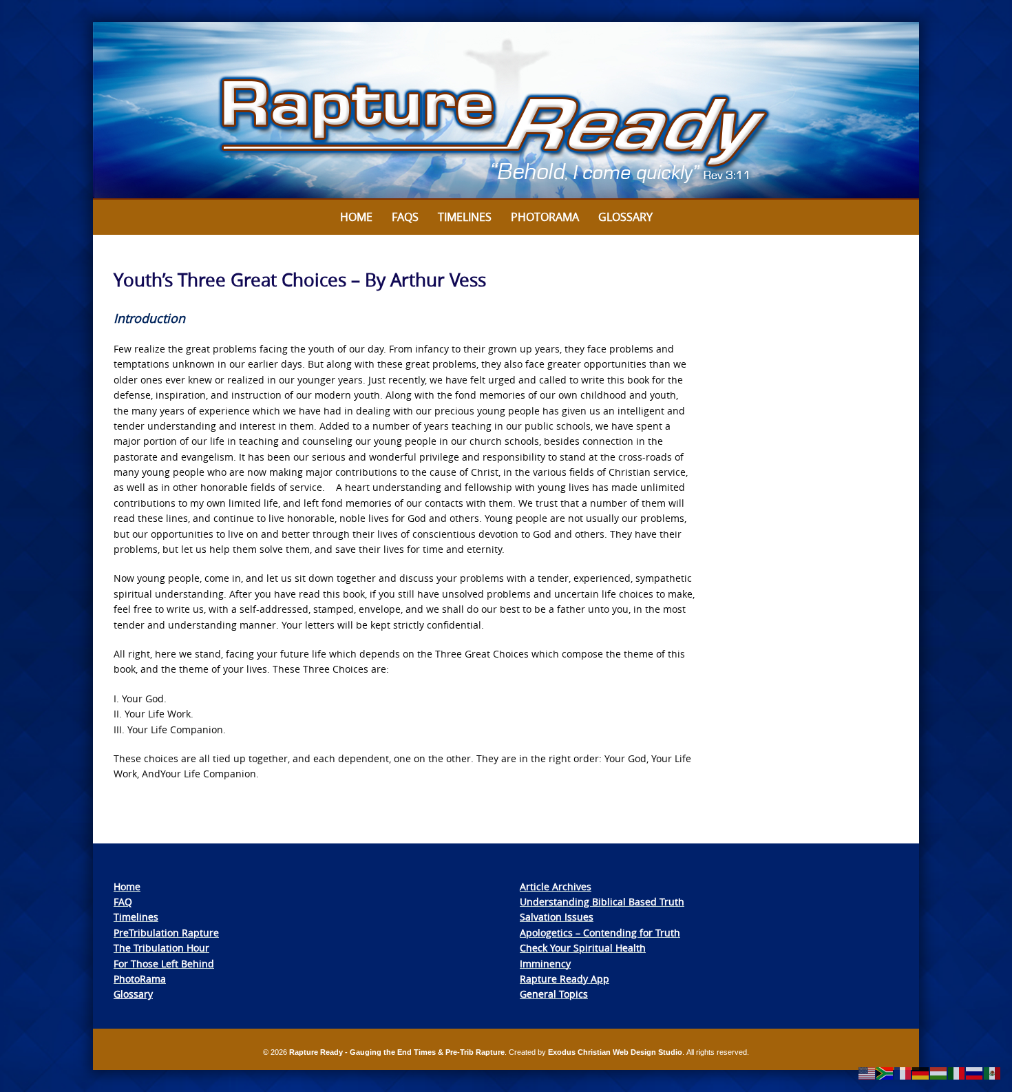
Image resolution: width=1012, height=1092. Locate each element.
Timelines (465, 216)
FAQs (405, 216)
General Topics (554, 993)
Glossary (625, 216)
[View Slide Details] (506, 111)
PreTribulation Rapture (166, 932)
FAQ (123, 901)
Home (356, 216)
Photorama (545, 216)
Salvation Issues (556, 916)
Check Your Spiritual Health (583, 947)
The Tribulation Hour (161, 947)
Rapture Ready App (564, 978)
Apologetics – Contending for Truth (600, 932)
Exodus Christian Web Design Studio (615, 1052)
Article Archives (555, 886)
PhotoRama (140, 978)
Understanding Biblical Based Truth (602, 901)
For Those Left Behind (164, 963)
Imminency (545, 963)
